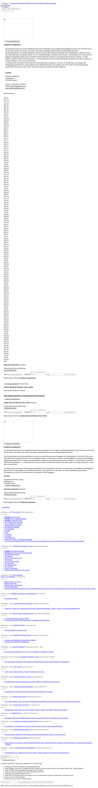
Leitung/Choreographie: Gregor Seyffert (17, 618)
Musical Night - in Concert (13, 582)
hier (40, 763)
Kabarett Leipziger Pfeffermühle (23, 686)
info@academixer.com (18, 86)
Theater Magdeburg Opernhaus (22, 603)
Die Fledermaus (9, 563)
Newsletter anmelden (43, 3)
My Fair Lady (9, 566)
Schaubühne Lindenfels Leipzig (29, 657)
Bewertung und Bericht (13, 41)
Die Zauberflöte (9, 529)
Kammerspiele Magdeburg (21, 729)
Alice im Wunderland (11, 568)
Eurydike (7, 531)
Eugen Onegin (12, 517)
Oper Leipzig (16, 512)
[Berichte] (7, 514)
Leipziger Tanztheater (18, 647)
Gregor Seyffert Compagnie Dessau (22, 613)
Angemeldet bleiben (9, 760)
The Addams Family (11, 565)
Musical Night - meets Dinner (13, 585)
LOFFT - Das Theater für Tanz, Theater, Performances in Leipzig (24, 672)
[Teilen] (4, 15)
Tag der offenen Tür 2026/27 (13, 524)
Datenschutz (21, 3)
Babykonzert (8, 556)
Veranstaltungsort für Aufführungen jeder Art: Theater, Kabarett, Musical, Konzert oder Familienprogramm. (37, 753)
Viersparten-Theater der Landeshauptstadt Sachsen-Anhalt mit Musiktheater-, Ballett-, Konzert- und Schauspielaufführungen (42, 608)
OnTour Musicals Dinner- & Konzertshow (12, 576)
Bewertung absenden (10, 370)
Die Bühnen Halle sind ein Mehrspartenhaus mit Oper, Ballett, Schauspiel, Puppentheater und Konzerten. (36, 718)
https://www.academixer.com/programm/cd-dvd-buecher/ (24, 396)
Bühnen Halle (16, 713)
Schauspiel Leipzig (19, 625)
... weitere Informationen (12, 399)
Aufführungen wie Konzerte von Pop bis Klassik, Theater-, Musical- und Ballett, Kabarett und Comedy (36, 710)
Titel (5, 374)
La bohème (8, 536)
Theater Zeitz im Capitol (20, 705)
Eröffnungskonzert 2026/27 (13, 525)
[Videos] (1, 514)
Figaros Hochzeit (13, 520)
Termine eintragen (31, 3)
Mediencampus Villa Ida (20, 738)
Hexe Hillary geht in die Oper (14, 522)
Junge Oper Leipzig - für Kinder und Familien (18, 539)
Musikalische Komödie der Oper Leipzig (17, 570)
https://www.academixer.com (15, 88)
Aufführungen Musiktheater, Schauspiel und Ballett (20, 640)
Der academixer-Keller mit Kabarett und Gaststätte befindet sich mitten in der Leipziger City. (32, 681)
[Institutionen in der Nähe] (3, 514)
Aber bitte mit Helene (11, 587)
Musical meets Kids (10, 583)
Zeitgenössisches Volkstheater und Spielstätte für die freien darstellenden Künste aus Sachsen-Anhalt (35, 734)
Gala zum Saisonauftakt (12, 561)
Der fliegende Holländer (12, 527)
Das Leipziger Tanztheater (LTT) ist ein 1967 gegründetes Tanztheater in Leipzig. (29, 652)
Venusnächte (8, 560)
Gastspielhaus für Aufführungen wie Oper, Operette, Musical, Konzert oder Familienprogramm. (33, 726)
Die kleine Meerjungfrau (12, 554)
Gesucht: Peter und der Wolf (13, 558)
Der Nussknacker (10, 537)
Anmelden (53, 3)
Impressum (14, 3)
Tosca (6, 532)
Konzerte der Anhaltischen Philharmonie (17, 642)
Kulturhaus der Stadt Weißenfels (25, 748)
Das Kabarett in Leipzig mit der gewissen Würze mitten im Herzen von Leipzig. (29, 691)
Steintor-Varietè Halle (19, 696)
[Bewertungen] (6, 514)
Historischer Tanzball (11, 598)
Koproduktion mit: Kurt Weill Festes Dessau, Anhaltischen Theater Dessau (27, 620)
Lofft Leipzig (17, 667)
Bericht (27, 374)
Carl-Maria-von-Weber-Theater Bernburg (25, 721)
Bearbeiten (6, 507)
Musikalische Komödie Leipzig (23, 546)
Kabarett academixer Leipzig (22, 677)
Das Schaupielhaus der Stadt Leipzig (16, 630)
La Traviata (8, 534)
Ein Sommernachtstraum (15, 519)
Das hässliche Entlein (14, 551)
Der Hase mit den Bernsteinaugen (18, 553)
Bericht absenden (71, 374)
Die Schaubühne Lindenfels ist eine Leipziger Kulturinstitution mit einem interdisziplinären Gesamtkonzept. (37, 662)
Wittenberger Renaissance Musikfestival (24, 593)
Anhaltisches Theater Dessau (22, 635)
